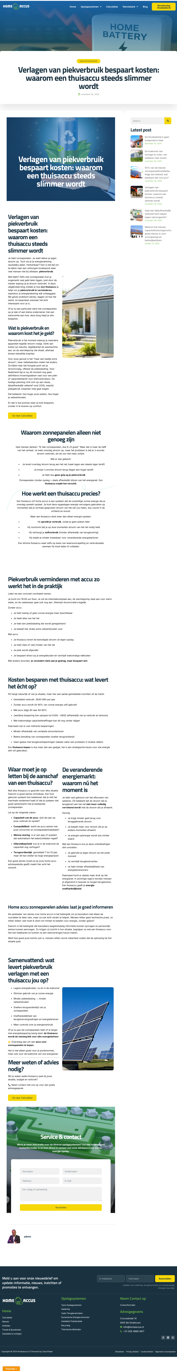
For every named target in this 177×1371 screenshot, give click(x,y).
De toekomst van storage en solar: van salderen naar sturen (156, 154)
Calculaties (112, 6)
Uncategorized (88, 61)
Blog (145, 6)
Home (73, 6)
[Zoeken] (167, 120)
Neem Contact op (133, 1298)
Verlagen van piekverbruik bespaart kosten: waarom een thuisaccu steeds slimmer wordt (156, 194)
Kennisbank (129, 6)
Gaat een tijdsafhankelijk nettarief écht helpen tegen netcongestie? (158, 214)
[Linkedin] (168, 1338)
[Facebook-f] (163, 1338)
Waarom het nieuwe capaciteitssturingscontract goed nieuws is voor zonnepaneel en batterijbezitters (159, 234)
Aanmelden (165, 1278)
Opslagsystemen (90, 6)
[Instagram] (173, 1338)
